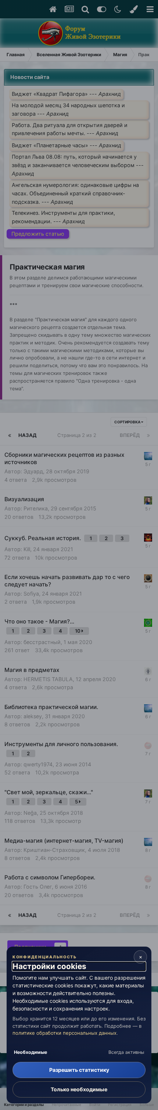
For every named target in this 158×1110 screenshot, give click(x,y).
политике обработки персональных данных (64, 1033)
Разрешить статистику (79, 1070)
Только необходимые (79, 1089)
